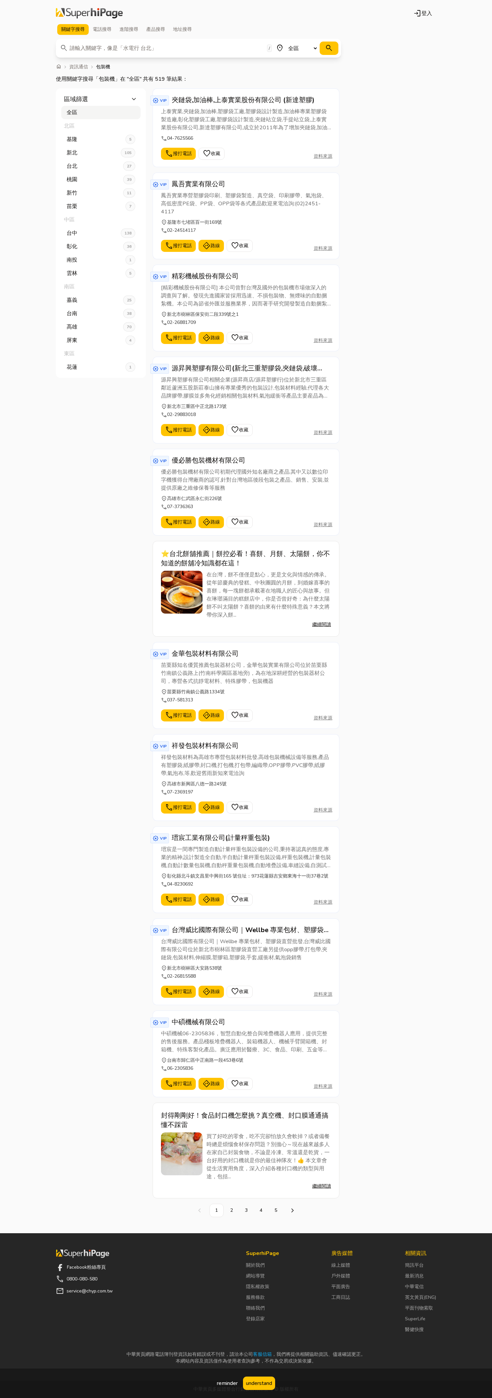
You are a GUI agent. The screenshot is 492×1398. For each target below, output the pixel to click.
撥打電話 (178, 153)
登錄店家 (255, 1319)
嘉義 (99, 300)
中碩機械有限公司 (198, 1022)
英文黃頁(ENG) (420, 1297)
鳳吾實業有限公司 (198, 184)
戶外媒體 (340, 1276)
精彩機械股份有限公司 (205, 276)
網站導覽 (255, 1276)
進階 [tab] (128, 29)
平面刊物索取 (419, 1308)
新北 (99, 152)
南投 (99, 260)
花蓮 (99, 367)
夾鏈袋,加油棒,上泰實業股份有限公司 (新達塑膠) (243, 99)
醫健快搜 (414, 1329)
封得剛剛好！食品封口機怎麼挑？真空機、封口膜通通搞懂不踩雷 (244, 1120)
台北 (99, 166)
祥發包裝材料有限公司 (205, 745)
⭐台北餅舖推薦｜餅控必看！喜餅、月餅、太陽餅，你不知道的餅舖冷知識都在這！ (245, 558)
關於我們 (255, 1265)
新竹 (99, 193)
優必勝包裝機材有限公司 (208, 460)
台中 (99, 233)
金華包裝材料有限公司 (205, 653)
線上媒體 (340, 1265)
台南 (99, 313)
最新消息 (414, 1276)
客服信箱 (262, 1354)
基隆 (99, 139)
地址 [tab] (182, 29)
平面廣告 (340, 1286)
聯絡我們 (255, 1308)
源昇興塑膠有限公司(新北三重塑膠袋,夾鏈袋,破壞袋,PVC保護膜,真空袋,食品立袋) (244, 368)
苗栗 (99, 206)
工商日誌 (340, 1297)
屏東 (99, 340)
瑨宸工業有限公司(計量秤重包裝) (221, 837)
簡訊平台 (414, 1265)
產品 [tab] (155, 29)
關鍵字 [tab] (73, 29)
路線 (211, 246)
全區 (72, 112)
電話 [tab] (102, 29)
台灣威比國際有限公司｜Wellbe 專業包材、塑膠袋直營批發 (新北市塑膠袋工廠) (251, 930)
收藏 (211, 153)
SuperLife (415, 1319)
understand (259, 1383)
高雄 (99, 327)
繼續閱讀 (321, 624)
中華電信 (414, 1286)
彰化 (99, 246)
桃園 (99, 179)
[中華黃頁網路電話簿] (89, 13)
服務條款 (255, 1297)
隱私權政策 (257, 1286)
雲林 (99, 273)
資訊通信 (78, 67)
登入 (422, 13)
